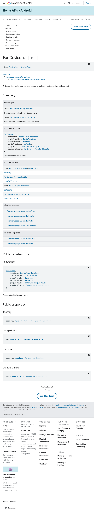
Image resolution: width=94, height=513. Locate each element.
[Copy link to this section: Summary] (17, 95)
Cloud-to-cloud (9, 452)
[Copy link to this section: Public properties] (28, 304)
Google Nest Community (81, 445)
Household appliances (43, 447)
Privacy (13, 502)
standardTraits (11, 198)
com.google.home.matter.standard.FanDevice (27, 79)
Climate (42, 430)
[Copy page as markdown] (32, 58)
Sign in (88, 3)
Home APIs (28, 19)
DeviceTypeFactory (18, 168)
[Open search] (63, 2)
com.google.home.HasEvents (22, 216)
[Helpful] (85, 19)
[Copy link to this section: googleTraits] (19, 330)
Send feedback (81, 26)
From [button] (21, 211)
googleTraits (10, 181)
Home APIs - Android (17, 10)
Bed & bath (43, 459)
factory (7, 172)
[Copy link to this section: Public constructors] (31, 254)
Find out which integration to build (9, 477)
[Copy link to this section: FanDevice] (17, 262)
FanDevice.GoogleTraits (21, 108)
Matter (5, 426)
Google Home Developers (12, 19)
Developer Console (80, 427)
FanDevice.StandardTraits (22, 117)
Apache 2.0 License (36, 407)
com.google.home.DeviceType (18, 77)
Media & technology (44, 440)
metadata (8, 190)
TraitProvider (29, 139)
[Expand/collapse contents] (16, 25)
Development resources (63, 443)
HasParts (27, 144)
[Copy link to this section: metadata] (16, 349)
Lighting (42, 426)
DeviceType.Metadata (28, 137)
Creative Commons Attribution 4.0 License (69, 405)
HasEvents (27, 141)
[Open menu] (3, 3)
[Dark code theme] (89, 64)
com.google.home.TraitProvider (23, 226)
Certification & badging (64, 429)
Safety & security (46, 434)
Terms (5, 502)
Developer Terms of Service (65, 457)
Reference (57, 19)
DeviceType (26, 67)
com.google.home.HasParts (22, 221)
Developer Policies (62, 464)
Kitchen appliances (43, 454)
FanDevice (13, 67)
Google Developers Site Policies (69, 407)
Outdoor (43, 464)
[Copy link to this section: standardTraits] (21, 367)
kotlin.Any (7, 74)
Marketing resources (62, 436)
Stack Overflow (82, 440)
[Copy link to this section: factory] (13, 312)
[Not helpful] (89, 19)
